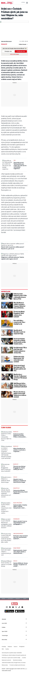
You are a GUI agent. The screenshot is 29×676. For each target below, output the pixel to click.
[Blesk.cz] (14, 604)
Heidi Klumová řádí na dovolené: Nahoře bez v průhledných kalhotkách (20, 385)
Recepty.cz (16, 488)
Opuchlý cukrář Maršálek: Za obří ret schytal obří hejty (19, 332)
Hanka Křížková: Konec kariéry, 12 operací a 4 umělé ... (20, 564)
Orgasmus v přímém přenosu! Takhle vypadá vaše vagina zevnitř (12, 258)
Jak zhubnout (10, 598)
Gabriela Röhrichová (6, 41)
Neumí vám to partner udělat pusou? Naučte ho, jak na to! (12, 248)
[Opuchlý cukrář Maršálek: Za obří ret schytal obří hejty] (7, 332)
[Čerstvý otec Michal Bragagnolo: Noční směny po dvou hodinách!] (7, 314)
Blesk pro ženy (17, 502)
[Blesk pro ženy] (7, 4)
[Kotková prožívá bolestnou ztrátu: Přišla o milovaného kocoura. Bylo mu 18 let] (7, 296)
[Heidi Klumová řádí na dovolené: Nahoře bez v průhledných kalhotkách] (7, 386)
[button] (9, 611)
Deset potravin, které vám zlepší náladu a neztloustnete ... (19, 551)
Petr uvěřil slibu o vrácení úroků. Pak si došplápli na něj (19, 322)
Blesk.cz (15, 431)
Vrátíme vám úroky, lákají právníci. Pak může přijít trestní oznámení (19, 359)
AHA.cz (15, 477)
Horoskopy (18, 598)
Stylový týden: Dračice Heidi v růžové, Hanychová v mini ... (20, 506)
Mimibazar (16, 519)
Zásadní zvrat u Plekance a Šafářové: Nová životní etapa (19, 480)
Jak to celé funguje (14, 54)
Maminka (3, 598)
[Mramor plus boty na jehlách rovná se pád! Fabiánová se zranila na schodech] (7, 394)
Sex (14, 160)
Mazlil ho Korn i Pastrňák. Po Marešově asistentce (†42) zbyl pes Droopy (20, 376)
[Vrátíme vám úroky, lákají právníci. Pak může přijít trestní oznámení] (7, 359)
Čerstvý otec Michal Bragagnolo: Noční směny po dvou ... (19, 468)
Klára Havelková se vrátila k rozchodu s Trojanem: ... (19, 450)
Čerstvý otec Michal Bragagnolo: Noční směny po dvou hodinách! (19, 314)
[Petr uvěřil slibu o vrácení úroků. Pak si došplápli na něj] (7, 324)
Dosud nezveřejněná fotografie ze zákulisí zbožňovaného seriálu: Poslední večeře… (20, 341)
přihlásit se (23, 2)
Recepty (24, 598)
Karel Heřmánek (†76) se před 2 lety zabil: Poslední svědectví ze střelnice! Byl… (20, 350)
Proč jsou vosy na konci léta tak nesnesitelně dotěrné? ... (20, 537)
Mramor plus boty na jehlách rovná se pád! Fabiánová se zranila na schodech (20, 394)
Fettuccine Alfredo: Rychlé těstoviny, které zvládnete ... (20, 492)
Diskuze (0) (4, 44)
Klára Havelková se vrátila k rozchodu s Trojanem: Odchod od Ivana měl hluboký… (19, 305)
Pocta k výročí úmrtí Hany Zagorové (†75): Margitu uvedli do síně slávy (20, 367)
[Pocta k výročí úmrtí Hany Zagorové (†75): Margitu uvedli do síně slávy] (7, 368)
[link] (7, 607)
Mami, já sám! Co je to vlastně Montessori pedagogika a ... (20, 522)
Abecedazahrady (18, 533)
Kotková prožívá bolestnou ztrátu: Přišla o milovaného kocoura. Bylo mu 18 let (20, 296)
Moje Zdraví (16, 548)
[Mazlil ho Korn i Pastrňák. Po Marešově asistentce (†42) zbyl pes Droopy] (7, 377)
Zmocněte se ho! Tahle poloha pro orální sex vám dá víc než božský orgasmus (20, 165)
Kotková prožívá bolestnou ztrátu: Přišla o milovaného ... (20, 435)
